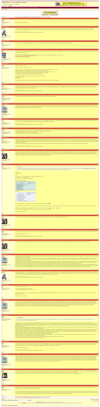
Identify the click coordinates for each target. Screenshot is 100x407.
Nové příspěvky (12, 7)
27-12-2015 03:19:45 (5, 18)
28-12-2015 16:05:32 (5, 103)
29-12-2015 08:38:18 (5, 137)
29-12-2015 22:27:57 (5, 240)
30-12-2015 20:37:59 (5, 354)
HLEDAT (17, 7)
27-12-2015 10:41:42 (5, 41)
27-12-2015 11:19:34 (5, 49)
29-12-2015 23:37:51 (5, 254)
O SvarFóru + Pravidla (94, 399)
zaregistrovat (17, 4)
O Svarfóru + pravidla (32, 7)
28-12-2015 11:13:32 (5, 84)
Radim (3, 316)
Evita (3, 151)
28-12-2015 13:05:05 (5, 94)
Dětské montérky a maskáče (12, 405)
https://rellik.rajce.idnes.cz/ (25, 56)
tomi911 (3, 28)
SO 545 (3, 65)
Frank (3, 370)
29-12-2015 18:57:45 (5, 215)
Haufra (3, 387)
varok (3, 85)
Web (2, 381)
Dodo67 (3, 20)
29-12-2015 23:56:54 (5, 270)
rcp (2, 166)
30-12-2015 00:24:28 (5, 284)
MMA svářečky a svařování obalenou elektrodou (32, 397)
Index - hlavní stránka (5, 7)
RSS (37, 7)
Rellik (3, 51)
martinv (3, 96)
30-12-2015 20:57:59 (5, 369)
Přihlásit (26, 7)
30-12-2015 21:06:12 (5, 385)
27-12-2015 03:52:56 (5, 26)
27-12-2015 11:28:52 (5, 63)
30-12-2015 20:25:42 (5, 341)
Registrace (22, 7)
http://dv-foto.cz (17, 56)
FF (2, 42)
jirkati (3, 105)
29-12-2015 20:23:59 (5, 229)
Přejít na (3, 399)
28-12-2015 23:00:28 (5, 128)
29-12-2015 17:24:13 (5, 164)
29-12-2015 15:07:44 (5, 150)
